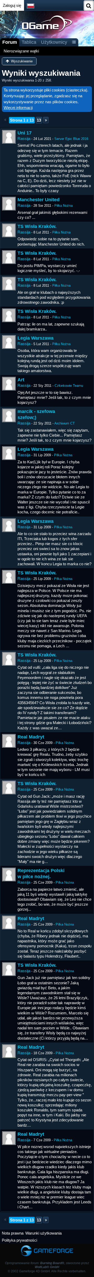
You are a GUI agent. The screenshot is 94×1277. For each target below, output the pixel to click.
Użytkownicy (54, 42)
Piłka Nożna (63, 206)
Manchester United (38, 199)
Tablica (29, 42)
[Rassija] (9, 137)
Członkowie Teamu (69, 386)
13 (39, 120)
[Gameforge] (47, 1246)
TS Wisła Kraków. (36, 226)
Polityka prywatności (19, 1240)
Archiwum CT (64, 423)
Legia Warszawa (35, 338)
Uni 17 (24, 132)
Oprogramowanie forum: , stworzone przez (47, 1265)
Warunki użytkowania (43, 1233)
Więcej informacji (18, 107)
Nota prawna (13, 1233)
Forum (9, 42)
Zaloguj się (12, 5)
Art (20, 379)
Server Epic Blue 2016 (71, 139)
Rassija (23, 138)
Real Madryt (30, 737)
